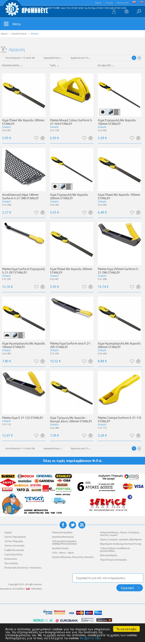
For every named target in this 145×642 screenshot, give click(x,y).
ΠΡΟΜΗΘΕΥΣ (25, 9)
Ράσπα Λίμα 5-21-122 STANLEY (22, 417)
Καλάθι (126, 11)
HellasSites (36, 588)
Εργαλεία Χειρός (19, 33)
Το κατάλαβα (126, 629)
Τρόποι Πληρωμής (13, 541)
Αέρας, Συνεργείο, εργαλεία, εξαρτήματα (121, 539)
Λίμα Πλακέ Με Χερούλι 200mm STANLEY (23, 122)
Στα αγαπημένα (36, 137)
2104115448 (52, 8)
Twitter (72, 524)
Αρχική (4, 33)
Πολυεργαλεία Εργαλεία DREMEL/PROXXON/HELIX (64, 542)
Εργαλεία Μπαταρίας (63, 536)
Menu (16, 24)
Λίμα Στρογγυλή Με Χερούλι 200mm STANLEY (69, 196)
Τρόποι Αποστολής (14, 545)
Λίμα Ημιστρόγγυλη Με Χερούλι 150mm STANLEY (23, 345)
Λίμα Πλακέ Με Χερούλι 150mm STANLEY (119, 196)
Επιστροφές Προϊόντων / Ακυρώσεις (22, 567)
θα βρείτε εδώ (90, 638)
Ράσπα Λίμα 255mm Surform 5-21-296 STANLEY (118, 270)
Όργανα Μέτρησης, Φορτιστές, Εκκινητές (73, 557)
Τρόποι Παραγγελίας (15, 536)
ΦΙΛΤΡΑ (3, 52)
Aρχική (98, 2)
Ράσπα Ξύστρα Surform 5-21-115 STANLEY (119, 419)
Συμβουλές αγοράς (14, 550)
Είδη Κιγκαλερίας (108, 555)
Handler (139, 11)
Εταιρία (109, 2)
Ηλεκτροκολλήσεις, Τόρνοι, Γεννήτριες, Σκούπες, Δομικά (120, 534)
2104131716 (36, 8)
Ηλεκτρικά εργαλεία (62, 532)
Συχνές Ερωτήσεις (13, 554)
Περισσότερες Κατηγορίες (113, 559)
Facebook (63, 524)
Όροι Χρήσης (11, 563)
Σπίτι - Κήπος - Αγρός (63, 552)
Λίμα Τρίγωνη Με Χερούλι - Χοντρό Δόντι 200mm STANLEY (71, 419)
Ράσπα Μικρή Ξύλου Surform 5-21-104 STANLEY (71, 122)
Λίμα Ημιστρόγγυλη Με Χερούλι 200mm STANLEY (119, 345)
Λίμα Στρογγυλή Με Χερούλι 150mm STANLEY (117, 122)
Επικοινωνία (122, 2)
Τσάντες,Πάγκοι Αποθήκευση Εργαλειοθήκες (115, 549)
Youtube (81, 524)
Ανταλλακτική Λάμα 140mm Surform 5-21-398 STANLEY (20, 196)
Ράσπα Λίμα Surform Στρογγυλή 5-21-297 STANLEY (23, 270)
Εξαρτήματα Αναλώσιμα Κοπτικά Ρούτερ (120, 543)
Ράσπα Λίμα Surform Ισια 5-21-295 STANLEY (70, 345)
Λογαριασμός (114, 11)
